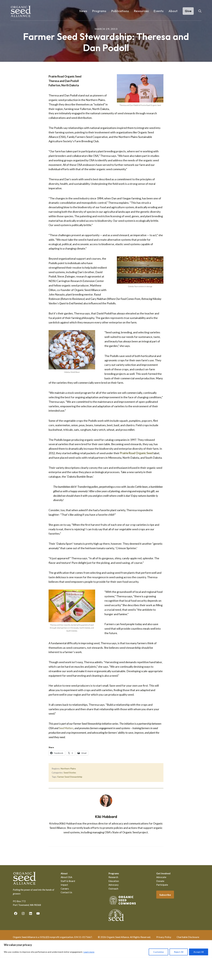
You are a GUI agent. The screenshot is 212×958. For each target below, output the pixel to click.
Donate (160, 881)
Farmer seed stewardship (69, 776)
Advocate (161, 877)
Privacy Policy (163, 937)
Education (113, 881)
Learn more (88, 952)
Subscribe (165, 894)
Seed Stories (70, 772)
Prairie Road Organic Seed (136, 453)
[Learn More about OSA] (122, 905)
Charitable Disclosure (188, 937)
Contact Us (66, 892)
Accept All (199, 952)
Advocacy (113, 884)
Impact (64, 884)
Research (113, 877)
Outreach (113, 888)
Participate (162, 884)
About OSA (66, 877)
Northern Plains (68, 768)
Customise (158, 952)
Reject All (178, 952)
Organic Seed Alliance (21, 11)
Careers (65, 888)
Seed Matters (66, 728)
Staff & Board (68, 881)
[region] (106, 949)
